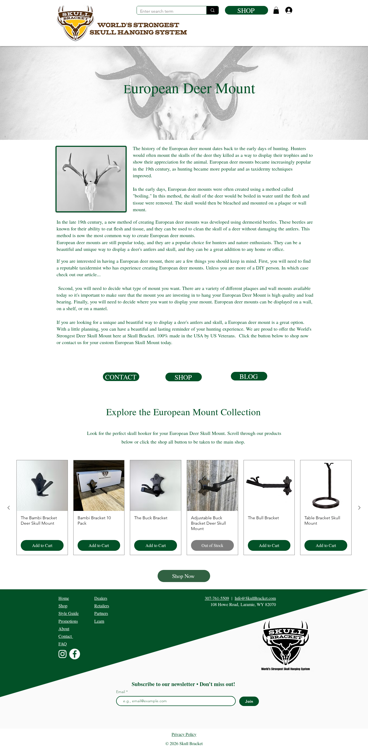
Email (121, 692)
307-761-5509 (217, 598)
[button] (276, 10)
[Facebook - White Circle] (74, 654)
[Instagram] (62, 654)
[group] (184, 508)
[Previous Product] (8, 507)
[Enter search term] (212, 10)
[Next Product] (359, 507)
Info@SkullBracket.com (255, 598)
